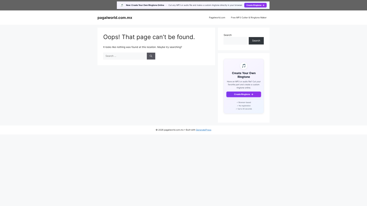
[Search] (151, 56)
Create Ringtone (255, 5)
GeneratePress (203, 129)
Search (228, 35)
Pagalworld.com (217, 17)
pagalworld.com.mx (114, 17)
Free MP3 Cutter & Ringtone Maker (249, 17)
